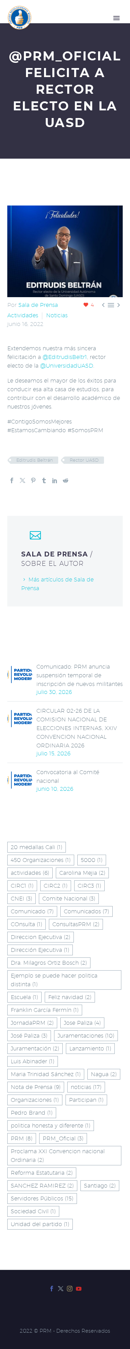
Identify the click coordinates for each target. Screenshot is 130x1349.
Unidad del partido (40, 1224)
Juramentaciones (86, 1035)
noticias (86, 1087)
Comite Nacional (68, 898)
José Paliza (29, 1035)
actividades (30, 873)
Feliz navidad (70, 997)
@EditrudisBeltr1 (65, 357)
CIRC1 (22, 885)
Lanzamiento (90, 1048)
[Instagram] (69, 1288)
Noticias (57, 315)
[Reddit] (65, 480)
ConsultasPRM (75, 924)
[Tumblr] (44, 480)
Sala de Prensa (38, 305)
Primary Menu (116, 18)
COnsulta (26, 924)
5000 (92, 860)
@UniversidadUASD (66, 365)
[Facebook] (12, 480)
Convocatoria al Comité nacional (67, 776)
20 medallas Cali (36, 847)
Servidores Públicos (42, 1198)
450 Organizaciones (41, 860)
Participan (86, 1100)
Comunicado (32, 911)
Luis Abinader (32, 1061)
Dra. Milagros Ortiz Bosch (49, 963)
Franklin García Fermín (45, 1010)
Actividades (22, 315)
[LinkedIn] (55, 480)
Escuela (24, 997)
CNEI (21, 898)
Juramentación (35, 1048)
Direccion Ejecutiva (40, 937)
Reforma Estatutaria (42, 1173)
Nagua (104, 1074)
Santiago (100, 1185)
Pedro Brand (32, 1112)
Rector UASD (84, 460)
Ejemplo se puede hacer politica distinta (54, 980)
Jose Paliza (82, 1023)
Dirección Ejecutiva (40, 950)
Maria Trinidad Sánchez (46, 1074)
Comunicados (86, 911)
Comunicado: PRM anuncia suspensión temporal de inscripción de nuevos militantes (79, 675)
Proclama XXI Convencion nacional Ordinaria (58, 1155)
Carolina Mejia (82, 873)
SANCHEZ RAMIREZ (42, 1185)
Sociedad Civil (33, 1211)
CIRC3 (89, 885)
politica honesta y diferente (50, 1125)
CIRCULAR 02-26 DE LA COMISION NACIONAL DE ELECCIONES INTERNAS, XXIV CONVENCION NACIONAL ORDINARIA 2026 (76, 728)
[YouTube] (78, 1288)
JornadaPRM (32, 1023)
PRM (22, 1138)
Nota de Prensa (36, 1087)
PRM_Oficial (63, 1138)
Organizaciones (35, 1100)
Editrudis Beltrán (34, 460)
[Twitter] (22, 480)
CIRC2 (56, 885)
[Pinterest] (33, 480)
